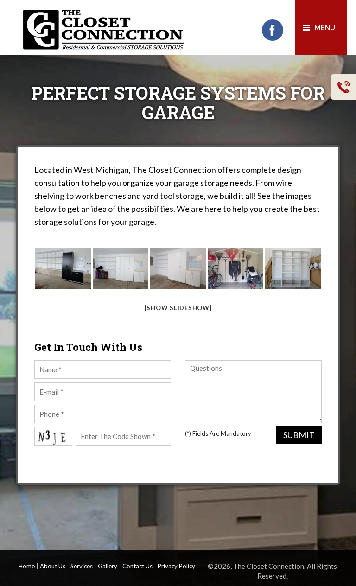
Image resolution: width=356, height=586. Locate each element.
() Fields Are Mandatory (218, 433)
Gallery (107, 566)
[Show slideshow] (178, 308)
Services (81, 566)
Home (27, 566)
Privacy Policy (176, 566)
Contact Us (137, 566)
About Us (52, 566)
